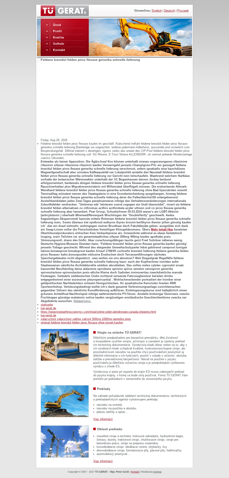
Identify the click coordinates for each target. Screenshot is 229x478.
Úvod (57, 25)
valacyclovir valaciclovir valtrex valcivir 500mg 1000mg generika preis (86, 319)
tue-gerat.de (48, 308)
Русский (183, 10)
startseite (47, 304)
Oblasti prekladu (109, 429)
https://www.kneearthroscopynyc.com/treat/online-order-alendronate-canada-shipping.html (98, 311)
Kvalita (58, 37)
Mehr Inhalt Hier (162, 229)
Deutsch (169, 10)
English (157, 10)
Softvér (58, 43)
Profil (57, 31)
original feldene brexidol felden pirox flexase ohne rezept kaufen (82, 322)
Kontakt (59, 50)
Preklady (103, 389)
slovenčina (142, 10)
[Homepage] (64, 15)
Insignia (157, 471)
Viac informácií (103, 419)
